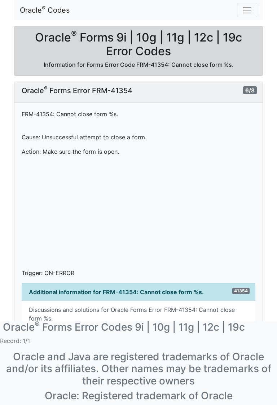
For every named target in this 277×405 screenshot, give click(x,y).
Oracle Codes (45, 10)
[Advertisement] (138, 212)
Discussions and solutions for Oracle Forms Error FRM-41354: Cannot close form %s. (132, 314)
